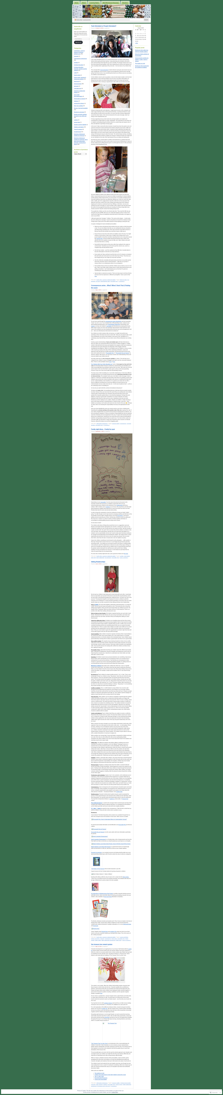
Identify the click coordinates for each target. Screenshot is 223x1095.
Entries (79, 19)
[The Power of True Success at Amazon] (96, 866)
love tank (98, 281)
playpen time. (100, 238)
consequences (123, 423)
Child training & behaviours (80, 58)
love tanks (109, 326)
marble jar (112, 798)
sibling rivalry (119, 940)
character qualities (116, 1082)
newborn (108, 506)
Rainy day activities (78, 105)
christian (76, 62)
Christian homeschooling (125, 1082)
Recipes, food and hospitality (81, 108)
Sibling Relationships (98, 561)
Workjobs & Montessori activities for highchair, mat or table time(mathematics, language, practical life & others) (81, 141)
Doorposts (95, 925)
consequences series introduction (113, 321)
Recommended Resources (101, 1077)
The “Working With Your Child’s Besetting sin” (102, 364)
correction (129, 423)
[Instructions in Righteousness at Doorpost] (95, 891)
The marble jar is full (99, 1073)
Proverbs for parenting (96, 852)
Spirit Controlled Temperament (98, 839)
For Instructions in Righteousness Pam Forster (102, 893)
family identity (127, 556)
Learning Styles (94, 2)
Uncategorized (77, 131)
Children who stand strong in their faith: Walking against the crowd (110, 1074)
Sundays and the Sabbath (80, 124)
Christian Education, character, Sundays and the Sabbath (80, 69)
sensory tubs (77, 122)
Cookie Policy (115, 1092)
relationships (120, 505)
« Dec (136, 43)
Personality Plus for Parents (122, 353)
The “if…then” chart (99, 1076)
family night (93, 557)
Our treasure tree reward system (101, 944)
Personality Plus (110, 353)
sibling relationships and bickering (108, 940)
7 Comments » (121, 281)
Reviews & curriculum (79, 112)
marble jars (104, 1008)
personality (103, 502)
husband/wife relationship (114, 324)
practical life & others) (79, 103)
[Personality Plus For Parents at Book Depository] (98, 829)
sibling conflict (98, 940)
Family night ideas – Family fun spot (103, 429)
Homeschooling (77, 83)
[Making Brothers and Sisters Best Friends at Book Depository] (111, 843)
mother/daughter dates (105, 281)
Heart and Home (108, 896)
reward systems (119, 1084)
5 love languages (104, 69)
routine (93, 326)
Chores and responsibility (101, 1079)
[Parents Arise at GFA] (95, 928)
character (76, 56)
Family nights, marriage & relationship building (106, 279)
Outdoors (76, 101)
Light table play (77, 88)
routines (76, 120)
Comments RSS (87, 19)
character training (115, 423)
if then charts (114, 938)
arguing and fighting (124, 937)
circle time (106, 1017)
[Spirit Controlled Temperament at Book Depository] (99, 836)
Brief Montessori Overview (111, 2)
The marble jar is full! (140, 63)
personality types (114, 281)
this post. (126, 553)
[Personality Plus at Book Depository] (109, 819)
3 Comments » (106, 425)
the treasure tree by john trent (103, 1086)
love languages (108, 557)
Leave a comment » (124, 557)
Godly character (99, 1084)
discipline (93, 425)
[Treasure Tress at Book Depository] (111, 1032)
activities (122, 556)
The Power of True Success (97, 868)
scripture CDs (113, 931)
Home (76, 2)
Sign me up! (78, 42)
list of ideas (120, 515)
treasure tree (125, 798)
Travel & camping (78, 129)
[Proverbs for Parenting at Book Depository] (91, 850)
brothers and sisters (95, 938)
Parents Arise (104, 931)
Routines (125, 2)
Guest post (76, 81)
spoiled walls (119, 791)
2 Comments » (114, 1086)
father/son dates (123, 279)
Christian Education (78, 65)
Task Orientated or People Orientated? (103, 26)
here (96, 276)
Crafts (75, 72)
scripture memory (108, 1003)
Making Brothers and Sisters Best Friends (101, 846)
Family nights (77, 75)
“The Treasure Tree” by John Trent (99, 1043)
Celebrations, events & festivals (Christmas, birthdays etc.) (79, 52)
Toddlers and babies (79, 127)
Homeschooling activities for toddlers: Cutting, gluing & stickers (141, 59)
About (84, 2)
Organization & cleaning (79, 98)
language (76, 86)
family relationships (100, 557)
